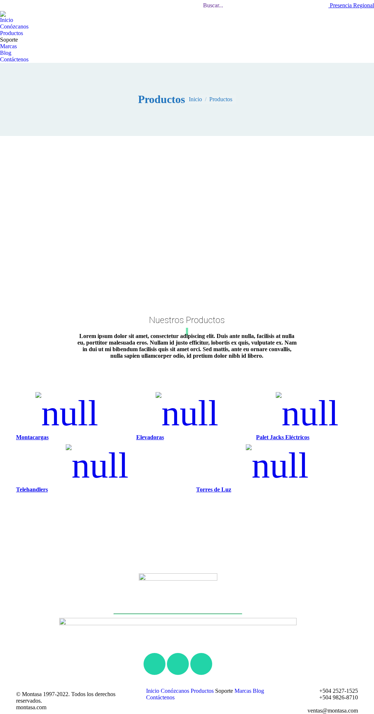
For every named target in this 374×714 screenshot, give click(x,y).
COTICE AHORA (250, 5)
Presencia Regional (351, 5)
